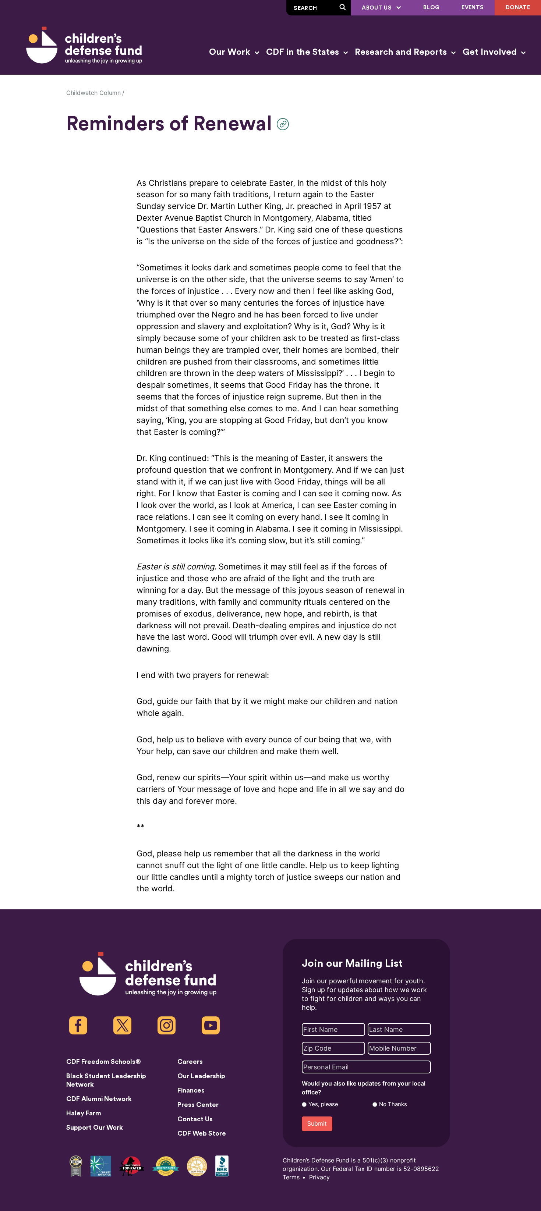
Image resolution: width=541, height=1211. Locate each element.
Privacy (319, 1177)
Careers (190, 1061)
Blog (431, 7)
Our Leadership (201, 1076)
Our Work (230, 52)
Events (473, 7)
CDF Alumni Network (99, 1098)
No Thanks (393, 1104)
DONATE (518, 7)
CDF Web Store (201, 1133)
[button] (285, 124)
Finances (191, 1090)
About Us (377, 8)
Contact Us (195, 1119)
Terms (291, 1177)
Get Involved (491, 52)
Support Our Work (94, 1127)
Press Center (198, 1104)
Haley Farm (83, 1113)
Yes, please (323, 1104)
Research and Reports (402, 52)
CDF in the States (303, 52)
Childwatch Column (93, 93)
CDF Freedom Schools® (103, 1061)
